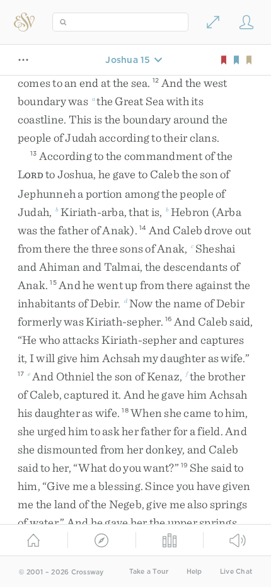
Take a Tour (149, 571)
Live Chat (236, 571)
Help (194, 571)
